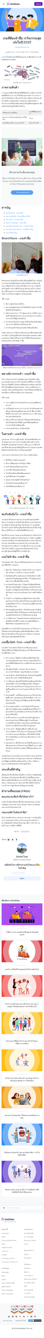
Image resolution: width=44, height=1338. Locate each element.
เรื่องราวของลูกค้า (7, 1294)
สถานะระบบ (7, 1320)
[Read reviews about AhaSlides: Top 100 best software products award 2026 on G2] (14, 1310)
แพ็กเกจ (26, 1254)
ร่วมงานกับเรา (28, 1275)
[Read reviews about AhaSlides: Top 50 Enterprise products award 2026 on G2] (29, 1310)
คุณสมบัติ (5, 1229)
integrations (28, 1229)
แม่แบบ (4, 1279)
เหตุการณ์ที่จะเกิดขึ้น (8, 1283)
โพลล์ (3, 1237)
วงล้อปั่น (4, 1255)
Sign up (38, 4)
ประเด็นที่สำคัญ (11, 233)
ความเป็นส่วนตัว (29, 1283)
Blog (3, 1276)
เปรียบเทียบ (5, 1272)
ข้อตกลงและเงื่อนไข (30, 1279)
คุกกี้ (25, 1286)
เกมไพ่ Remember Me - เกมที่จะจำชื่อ (19, 226)
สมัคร (22, 878)
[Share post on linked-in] (8, 839)
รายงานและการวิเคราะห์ (10, 1262)
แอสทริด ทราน (9, 52)
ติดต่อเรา (27, 1272)
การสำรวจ (5, 1251)
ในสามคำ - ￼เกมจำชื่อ (14, 219)
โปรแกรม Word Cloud (9, 1240)
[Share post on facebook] (16, 839)
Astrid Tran (22, 856)
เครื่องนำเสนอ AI (7, 1247)
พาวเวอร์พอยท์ (28, 1237)
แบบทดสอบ (5, 1233)
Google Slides (29, 1233)
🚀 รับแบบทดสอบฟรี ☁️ (22, 192)
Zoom (26, 1244)
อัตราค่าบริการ (29, 1250)
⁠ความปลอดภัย (28, 1290)
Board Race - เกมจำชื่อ (14, 213)
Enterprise (27, 1258)
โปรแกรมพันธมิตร (7, 1290)
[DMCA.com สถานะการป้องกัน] (34, 1320)
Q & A (3, 1244)
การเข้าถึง (27, 1293)
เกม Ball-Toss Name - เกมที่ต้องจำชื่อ (19, 229)
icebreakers (25, 831)
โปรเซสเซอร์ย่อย (29, 1297)
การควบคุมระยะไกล (8, 1258)
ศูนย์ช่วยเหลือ (6, 1286)
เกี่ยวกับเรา (27, 1268)
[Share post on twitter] (12, 839)
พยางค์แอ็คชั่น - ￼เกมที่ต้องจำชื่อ (18, 216)
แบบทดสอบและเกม (22, 47)
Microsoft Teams (30, 1240)
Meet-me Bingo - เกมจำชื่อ (16, 223)
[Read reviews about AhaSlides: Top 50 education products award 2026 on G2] (22, 1310)
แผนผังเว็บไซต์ (20, 1320)
